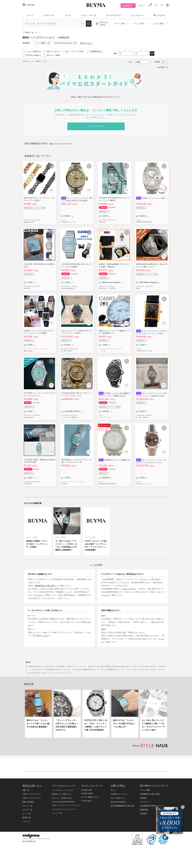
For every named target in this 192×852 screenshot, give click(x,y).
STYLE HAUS (86, 801)
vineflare (27, 288)
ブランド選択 (138, 24)
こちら (39, 595)
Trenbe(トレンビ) (68, 222)
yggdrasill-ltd (29, 222)
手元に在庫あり (34, 55)
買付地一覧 (26, 817)
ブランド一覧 (27, 806)
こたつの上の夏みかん (70, 417)
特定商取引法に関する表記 (150, 794)
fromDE (64, 484)
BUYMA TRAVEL (87, 793)
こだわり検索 (158, 24)
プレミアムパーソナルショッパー (64, 809)
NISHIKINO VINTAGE (107, 484)
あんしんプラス (129, 589)
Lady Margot (29, 417)
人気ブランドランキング (31, 798)
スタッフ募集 (145, 790)
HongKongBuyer (68, 288)
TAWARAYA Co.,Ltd (144, 351)
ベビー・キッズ (88, 15)
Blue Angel (28, 351)
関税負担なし (98, 51)
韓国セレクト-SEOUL (107, 288)
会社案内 (143, 813)
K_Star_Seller (67, 351)
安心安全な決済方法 (118, 802)
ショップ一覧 (57, 813)
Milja (138, 288)
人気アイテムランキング (31, 794)
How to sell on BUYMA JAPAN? (63, 802)
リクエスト (161, 15)
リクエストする (96, 126)
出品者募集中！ (128, 5)
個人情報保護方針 (29, 841)
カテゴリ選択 (119, 24)
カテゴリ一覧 (27, 810)
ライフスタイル (113, 15)
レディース (49, 15)
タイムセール (54, 51)
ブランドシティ (105, 417)
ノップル (102, 351)
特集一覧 (25, 790)
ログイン (141, 5)
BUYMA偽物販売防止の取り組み (123, 806)
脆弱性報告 (144, 810)
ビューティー (137, 15)
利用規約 (143, 798)
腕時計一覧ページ (31, 32)
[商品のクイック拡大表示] (51, 166)
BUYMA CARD (86, 790)
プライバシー (145, 802)
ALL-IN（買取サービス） (90, 797)
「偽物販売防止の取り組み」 (45, 586)
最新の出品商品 (28, 802)
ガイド (113, 790)
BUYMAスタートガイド (119, 794)
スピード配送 (54, 55)
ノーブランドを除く (76, 51)
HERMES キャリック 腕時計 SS (117, 460)
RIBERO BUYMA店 (144, 222)
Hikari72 (102, 222)
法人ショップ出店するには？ (62, 798)
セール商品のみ (34, 51)
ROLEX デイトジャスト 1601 (153, 198)
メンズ (67, 15)
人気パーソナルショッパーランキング (66, 805)
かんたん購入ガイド (118, 798)
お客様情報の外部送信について (151, 806)
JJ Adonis (28, 484)
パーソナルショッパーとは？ (62, 790)
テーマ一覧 (26, 813)
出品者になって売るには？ (62, 794)
